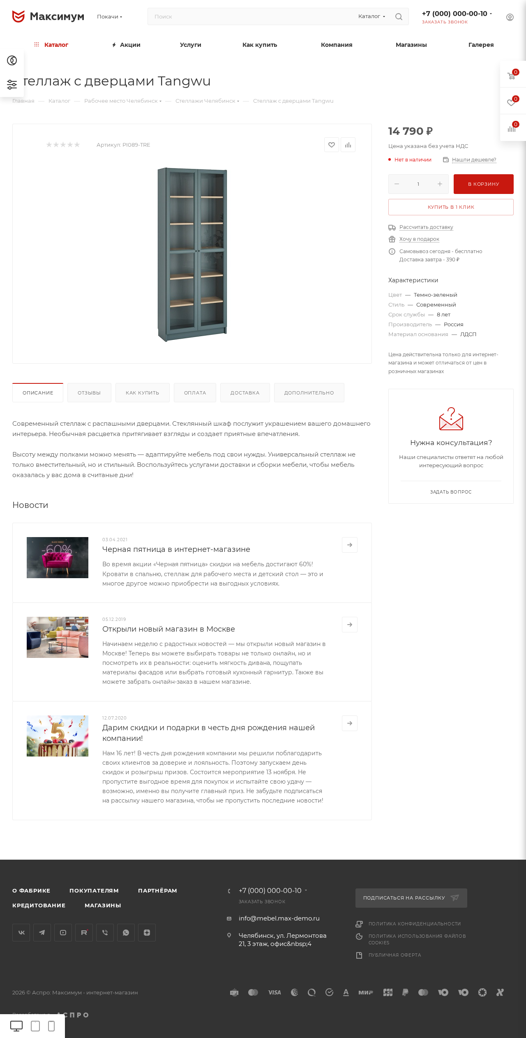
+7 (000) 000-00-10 (454, 14)
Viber (105, 932)
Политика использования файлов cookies (417, 940)
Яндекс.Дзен (147, 932)
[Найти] (399, 16)
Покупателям (94, 890)
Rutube (84, 932)
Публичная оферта (395, 955)
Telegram (42, 932)
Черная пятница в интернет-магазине (176, 549)
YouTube (63, 932)
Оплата (195, 393)
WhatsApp (126, 932)
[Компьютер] (16, 1025)
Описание (38, 393)
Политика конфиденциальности (415, 924)
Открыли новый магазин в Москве (168, 629)
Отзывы (89, 393)
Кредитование (39, 905)
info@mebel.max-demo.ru (279, 918)
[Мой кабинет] (510, 18)
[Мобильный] (51, 1025)
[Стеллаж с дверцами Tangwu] (192, 254)
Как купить (142, 393)
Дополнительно (309, 393)
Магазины (103, 905)
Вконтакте (21, 932)
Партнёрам (158, 890)
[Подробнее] (350, 545)
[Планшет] (35, 1025)
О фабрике (31, 890)
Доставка (245, 393)
